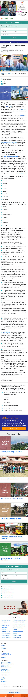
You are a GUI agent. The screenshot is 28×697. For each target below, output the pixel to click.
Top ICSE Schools (24, 695)
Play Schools (17, 42)
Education (19, 691)
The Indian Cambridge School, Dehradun (11, 559)
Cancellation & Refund (6, 654)
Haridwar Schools (6, 631)
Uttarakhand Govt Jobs (6, 662)
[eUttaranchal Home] (7, 18)
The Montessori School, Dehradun (12, 499)
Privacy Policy (4, 656)
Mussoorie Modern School (9, 479)
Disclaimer (3, 657)
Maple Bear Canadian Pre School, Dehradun (12, 537)
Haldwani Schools (6, 637)
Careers (3, 647)
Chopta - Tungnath (5, 670)
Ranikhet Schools (6, 633)
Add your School (14, 428)
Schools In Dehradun (8, 595)
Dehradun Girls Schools (18, 622)
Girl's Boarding (10, 695)
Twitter (2, 679)
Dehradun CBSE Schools (8, 593)
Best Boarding (3, 695)
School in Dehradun (21, 173)
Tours (12, 692)
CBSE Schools (6, 332)
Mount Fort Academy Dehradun (11, 519)
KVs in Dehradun (17, 635)
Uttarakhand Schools (8, 597)
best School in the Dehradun (11, 156)
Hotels (9, 692)
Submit (14, 37)
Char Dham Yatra (4, 665)
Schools (4, 42)
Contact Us (3, 648)
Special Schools (17, 637)
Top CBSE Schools (17, 695)
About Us (3, 645)
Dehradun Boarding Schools (19, 620)
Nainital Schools (6, 625)
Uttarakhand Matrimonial (6, 668)
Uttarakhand (3, 73)
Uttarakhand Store (5, 666)
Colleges (10, 42)
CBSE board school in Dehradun (9, 142)
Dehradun (22, 115)
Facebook (3, 678)
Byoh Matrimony (17, 692)
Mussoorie (22, 109)
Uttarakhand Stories (5, 672)
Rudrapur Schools (6, 635)
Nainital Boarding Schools (19, 626)
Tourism (23, 691)
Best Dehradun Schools (8, 589)
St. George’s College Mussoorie (11, 452)
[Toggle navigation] (25, 18)
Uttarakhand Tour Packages (7, 663)
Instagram (3, 677)
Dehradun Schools (6, 620)
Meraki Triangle (4, 669)
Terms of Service (5, 653)
